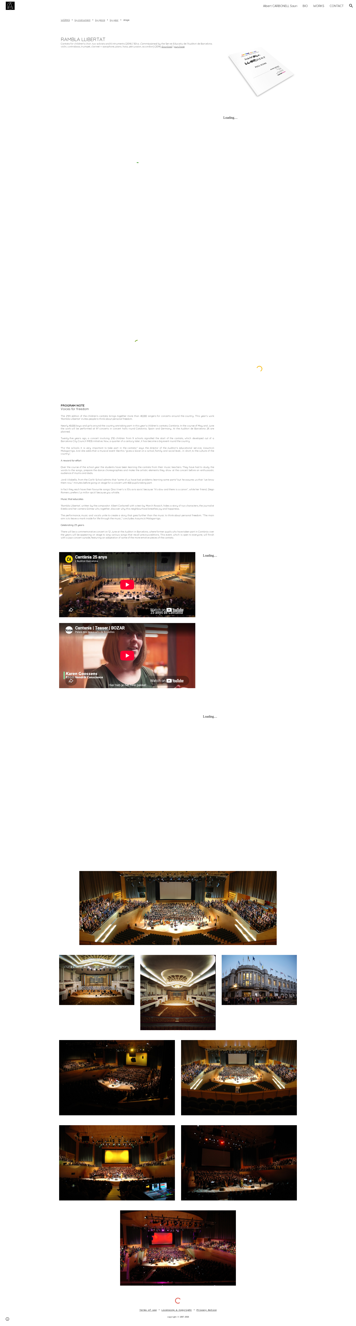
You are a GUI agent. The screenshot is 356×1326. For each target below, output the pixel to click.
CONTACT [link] (337, 6)
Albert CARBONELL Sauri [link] (280, 6)
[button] (351, 6)
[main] (178, 20)
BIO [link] (305, 6)
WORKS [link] (318, 6)
